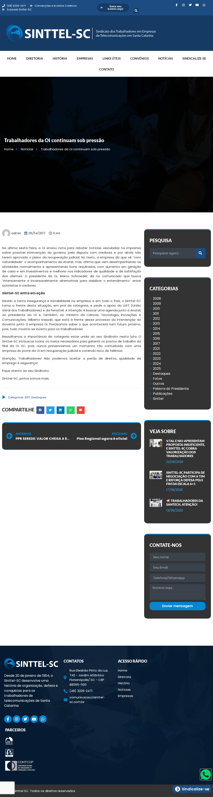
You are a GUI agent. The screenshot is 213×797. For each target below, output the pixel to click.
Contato (106, 69)
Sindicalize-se (194, 58)
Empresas (85, 58)
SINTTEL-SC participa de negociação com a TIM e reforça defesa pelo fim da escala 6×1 (185, 478)
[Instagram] (183, 5)
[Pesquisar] (200, 253)
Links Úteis (112, 58)
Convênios (139, 58)
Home (12, 58)
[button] (136, 10)
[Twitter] (190, 5)
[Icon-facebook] (177, 5)
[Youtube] (197, 5)
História (60, 58)
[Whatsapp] (204, 5)
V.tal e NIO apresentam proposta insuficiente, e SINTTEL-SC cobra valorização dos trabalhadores (185, 448)
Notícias (165, 58)
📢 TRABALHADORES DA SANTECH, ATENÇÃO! (184, 502)
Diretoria (34, 58)
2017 (27, 397)
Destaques (38, 397)
